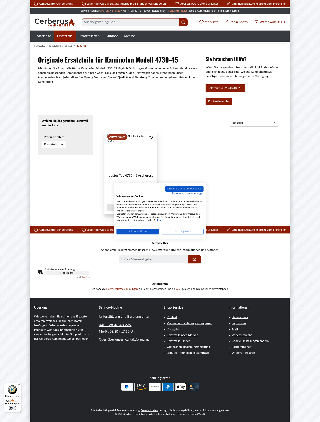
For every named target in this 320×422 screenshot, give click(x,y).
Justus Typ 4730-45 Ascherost (131, 175)
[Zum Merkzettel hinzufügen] (150, 137)
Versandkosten (149, 410)
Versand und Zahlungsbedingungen (189, 323)
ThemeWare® (197, 414)
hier (159, 220)
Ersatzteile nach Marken (182, 335)
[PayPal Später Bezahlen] (127, 387)
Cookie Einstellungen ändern (250, 340)
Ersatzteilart (52, 144)
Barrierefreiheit (241, 346)
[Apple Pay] (180, 387)
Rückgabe (173, 329)
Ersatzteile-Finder (178, 340)
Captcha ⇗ (83, 277)
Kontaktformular (177, 11)
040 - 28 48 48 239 (110, 11)
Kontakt (172, 317)
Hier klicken (67, 273)
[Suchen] (183, 22)
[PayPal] (167, 387)
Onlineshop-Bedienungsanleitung (188, 346)
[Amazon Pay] (141, 387)
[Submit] (194, 259)
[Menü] (18, 385)
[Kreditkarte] (193, 387)
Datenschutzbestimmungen (122, 289)
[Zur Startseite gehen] (54, 22)
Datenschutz (240, 317)
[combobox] (130, 22)
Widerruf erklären (243, 352)
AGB (178, 289)
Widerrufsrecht (242, 335)
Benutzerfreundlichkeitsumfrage (188, 352)
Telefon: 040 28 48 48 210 (225, 88)
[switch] (12, 408)
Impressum (239, 323)
